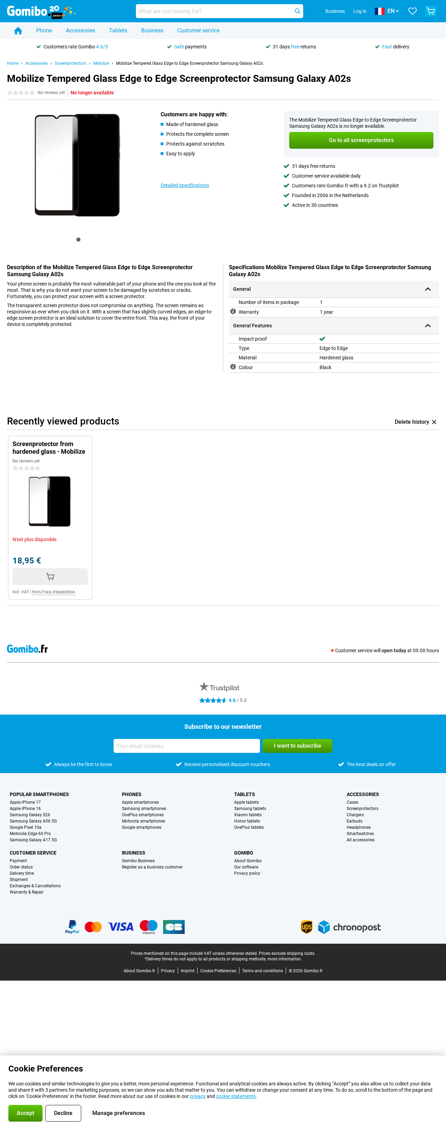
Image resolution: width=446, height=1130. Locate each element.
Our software (246, 867)
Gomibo (243, 853)
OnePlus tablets (249, 827)
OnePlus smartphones (143, 814)
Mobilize (101, 63)
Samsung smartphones (144, 808)
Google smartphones (141, 827)
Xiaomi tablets (248, 814)
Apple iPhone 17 (25, 802)
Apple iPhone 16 (25, 808)
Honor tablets (247, 821)
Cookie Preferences (218, 970)
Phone (44, 30)
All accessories (361, 839)
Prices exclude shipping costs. (287, 953)
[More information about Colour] (233, 366)
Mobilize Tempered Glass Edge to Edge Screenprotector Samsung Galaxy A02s (189, 63)
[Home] (18, 30)
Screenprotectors (70, 63)
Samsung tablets (250, 808)
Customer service (198, 30)
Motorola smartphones (143, 821)
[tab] (78, 239)
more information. (285, 959)
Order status (21, 867)
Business (152, 30)
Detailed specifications (185, 185)
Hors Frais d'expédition (53, 592)
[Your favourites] (412, 11)
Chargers (355, 814)
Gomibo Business (138, 860)
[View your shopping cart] (430, 11)
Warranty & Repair (27, 892)
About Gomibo (248, 860)
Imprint (187, 970)
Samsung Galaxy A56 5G (33, 821)
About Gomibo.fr (139, 970)
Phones (131, 794)
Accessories (80, 30)
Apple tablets (246, 802)
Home (12, 63)
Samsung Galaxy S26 (30, 814)
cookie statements (236, 1096)
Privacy (168, 970)
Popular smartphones (39, 794)
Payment (18, 860)
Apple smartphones (140, 802)
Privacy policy (247, 873)
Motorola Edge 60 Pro (30, 833)
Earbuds (354, 821)
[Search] (297, 11)
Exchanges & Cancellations (35, 885)
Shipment (19, 879)
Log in (360, 11)
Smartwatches (360, 833)
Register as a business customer (152, 867)
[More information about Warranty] (233, 311)
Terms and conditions (262, 970)
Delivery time (22, 873)
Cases (352, 802)
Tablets (118, 30)
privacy (198, 1096)
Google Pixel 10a (25, 827)
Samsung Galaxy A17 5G (33, 839)
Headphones (359, 827)
